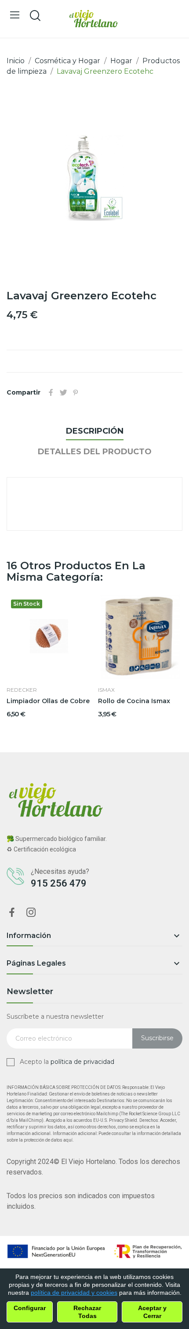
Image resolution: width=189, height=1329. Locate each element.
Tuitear (63, 392)
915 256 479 (59, 883)
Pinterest (75, 392)
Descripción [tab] (95, 431)
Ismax (106, 690)
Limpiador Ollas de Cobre (48, 701)
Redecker (22, 690)
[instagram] (31, 913)
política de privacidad (82, 1062)
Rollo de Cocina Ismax (134, 701)
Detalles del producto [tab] (95, 451)
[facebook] (12, 913)
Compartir (51, 392)
